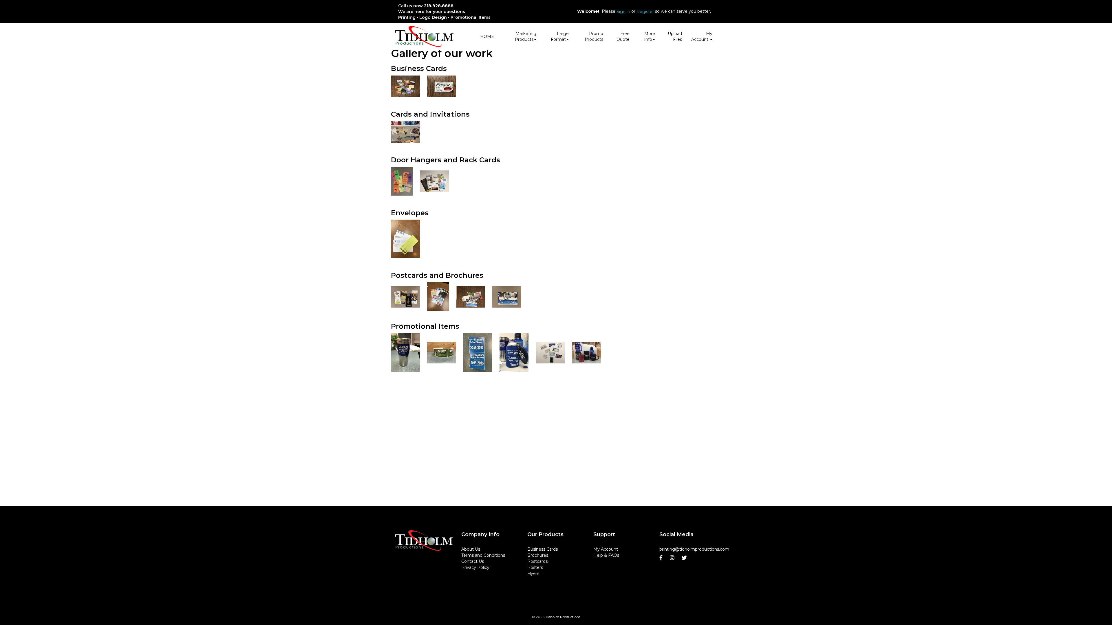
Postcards (537, 561)
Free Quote (623, 36)
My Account (605, 549)
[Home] (424, 540)
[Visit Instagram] (673, 558)
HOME (487, 36)
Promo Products (594, 36)
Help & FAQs (606, 555)
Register (645, 11)
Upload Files (675, 36)
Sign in (623, 11)
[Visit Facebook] (661, 558)
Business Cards (542, 549)
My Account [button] (701, 36)
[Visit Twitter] (685, 558)
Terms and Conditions (483, 555)
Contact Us (472, 561)
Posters (535, 567)
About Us (470, 549)
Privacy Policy (475, 567)
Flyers (533, 573)
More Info (649, 36)
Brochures (537, 555)
